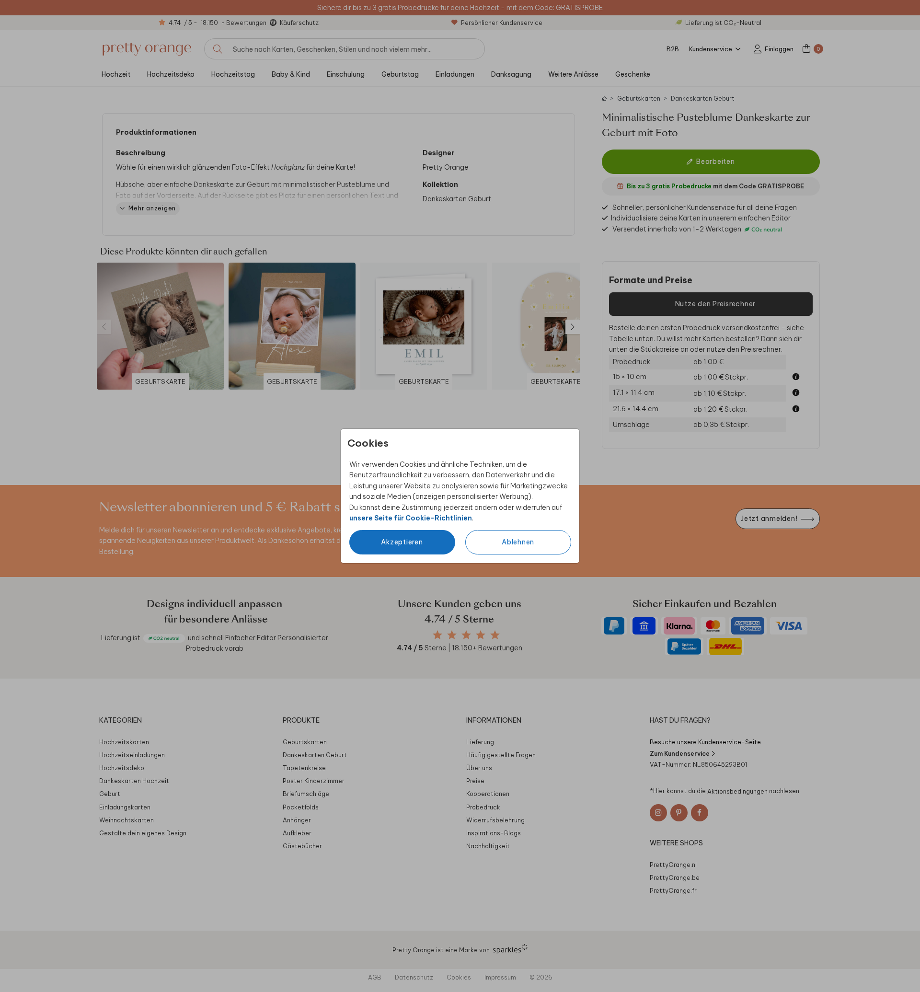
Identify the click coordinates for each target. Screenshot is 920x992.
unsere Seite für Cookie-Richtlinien (410, 518)
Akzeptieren (402, 542)
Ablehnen (518, 542)
